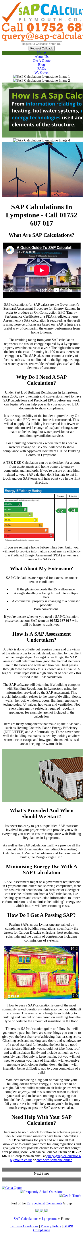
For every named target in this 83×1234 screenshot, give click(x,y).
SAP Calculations (26, 1219)
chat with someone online (54, 1160)
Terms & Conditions (24, 1226)
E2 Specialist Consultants (44, 1203)
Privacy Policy (51, 1226)
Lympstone (49, 1219)
